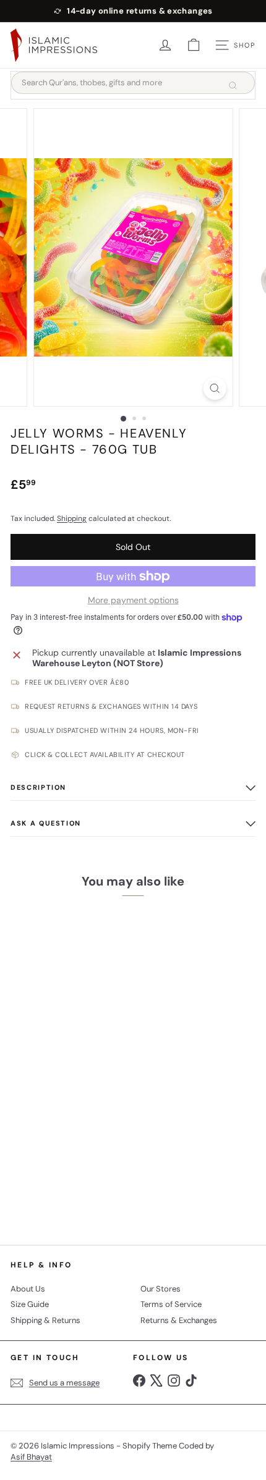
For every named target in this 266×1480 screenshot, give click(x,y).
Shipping (72, 518)
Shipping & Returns (45, 1320)
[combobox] (133, 83)
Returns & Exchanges (178, 1320)
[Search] (232, 85)
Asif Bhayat (31, 1457)
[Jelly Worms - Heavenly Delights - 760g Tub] (88, 1067)
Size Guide (30, 1304)
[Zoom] (214, 388)
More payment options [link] (133, 600)
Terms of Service (171, 1304)
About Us (28, 1288)
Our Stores (160, 1288)
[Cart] (193, 45)
